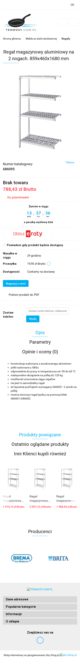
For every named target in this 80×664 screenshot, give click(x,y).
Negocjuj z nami (16, 283)
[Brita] (58, 558)
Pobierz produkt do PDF (24, 295)
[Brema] (21, 558)
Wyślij (33, 318)
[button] (40, 599)
